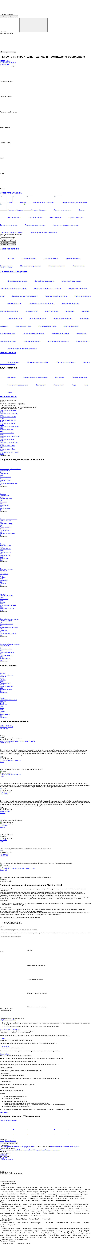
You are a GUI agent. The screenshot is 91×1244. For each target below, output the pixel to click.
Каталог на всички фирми (8, 1120)
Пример (2, 1038)
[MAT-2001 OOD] (61, 1129)
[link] (45, 235)
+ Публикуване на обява (8, 1020)
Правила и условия (6, 1147)
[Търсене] (33, 25)
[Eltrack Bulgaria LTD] (34, 1124)
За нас (2, 1141)
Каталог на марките (72, 1147)
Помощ (7, 1141)
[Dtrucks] (34, 1129)
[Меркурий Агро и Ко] (7, 1137)
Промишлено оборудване (13, 271)
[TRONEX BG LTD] (20, 1124)
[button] (45, 42)
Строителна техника (11, 193)
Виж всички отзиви (6, 725)
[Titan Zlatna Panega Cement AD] (20, 1129)
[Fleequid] (75, 1133)
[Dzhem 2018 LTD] (20, 1137)
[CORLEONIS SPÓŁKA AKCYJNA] (48, 1124)
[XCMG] (7, 1124)
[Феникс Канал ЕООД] (7, 1129)
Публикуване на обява (8, 242)
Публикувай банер (39, 1150)
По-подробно (4, 1046)
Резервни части (8, 396)
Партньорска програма (52, 1150)
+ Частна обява (5, 1029)
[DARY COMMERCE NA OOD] (61, 1133)
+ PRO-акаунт (15, 1029)
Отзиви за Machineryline (58, 1147)
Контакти (13, 1141)
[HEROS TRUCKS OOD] (34, 1133)
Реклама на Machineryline (8, 1150)
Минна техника (8, 352)
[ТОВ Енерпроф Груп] (20, 1133)
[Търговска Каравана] (61, 1124)
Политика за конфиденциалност (23, 1147)
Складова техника (9, 249)
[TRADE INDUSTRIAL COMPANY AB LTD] (75, 1129)
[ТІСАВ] (7, 1133)
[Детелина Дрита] (75, 1124)
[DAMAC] (48, 1133)
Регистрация (4, 1112)
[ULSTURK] (48, 1129)
